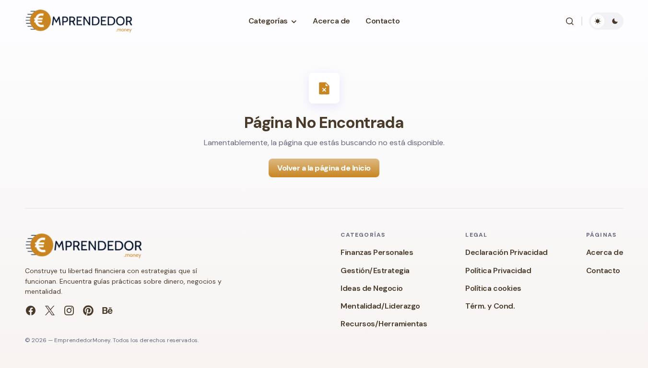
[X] (49, 310)
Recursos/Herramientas (384, 324)
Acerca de (605, 252)
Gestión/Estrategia (375, 270)
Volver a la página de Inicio (324, 168)
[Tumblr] (107, 310)
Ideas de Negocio (371, 288)
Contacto (603, 270)
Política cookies (493, 288)
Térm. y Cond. (490, 306)
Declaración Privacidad (506, 252)
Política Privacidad (498, 270)
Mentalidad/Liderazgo (380, 306)
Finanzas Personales (377, 252)
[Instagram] (69, 310)
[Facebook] (30, 310)
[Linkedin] (88, 310)
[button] (569, 21)
